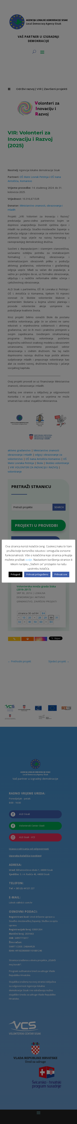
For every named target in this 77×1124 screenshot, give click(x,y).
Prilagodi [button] (15, 574)
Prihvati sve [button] (60, 574)
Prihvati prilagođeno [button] (37, 574)
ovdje (28, 559)
